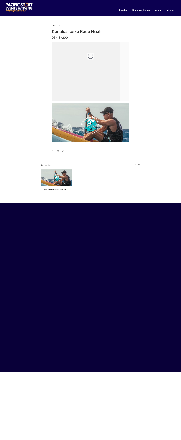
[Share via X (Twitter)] (58, 151)
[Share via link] (63, 151)
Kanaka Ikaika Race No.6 (55, 189)
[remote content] (90, 71)
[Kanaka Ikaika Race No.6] (56, 177)
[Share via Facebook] (53, 151)
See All (137, 165)
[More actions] (128, 25)
